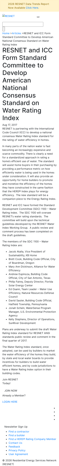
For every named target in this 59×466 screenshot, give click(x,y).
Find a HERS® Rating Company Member (32, 439)
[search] (38, 16)
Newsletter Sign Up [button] (16, 426)
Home (5, 33)
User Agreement (18, 454)
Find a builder (17, 435)
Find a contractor (19, 431)
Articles (16, 33)
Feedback (14, 446)
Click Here (32, 7)
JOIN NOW (10, 390)
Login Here (9, 401)
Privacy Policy (17, 450)
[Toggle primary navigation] (41, 20)
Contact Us (15, 442)
